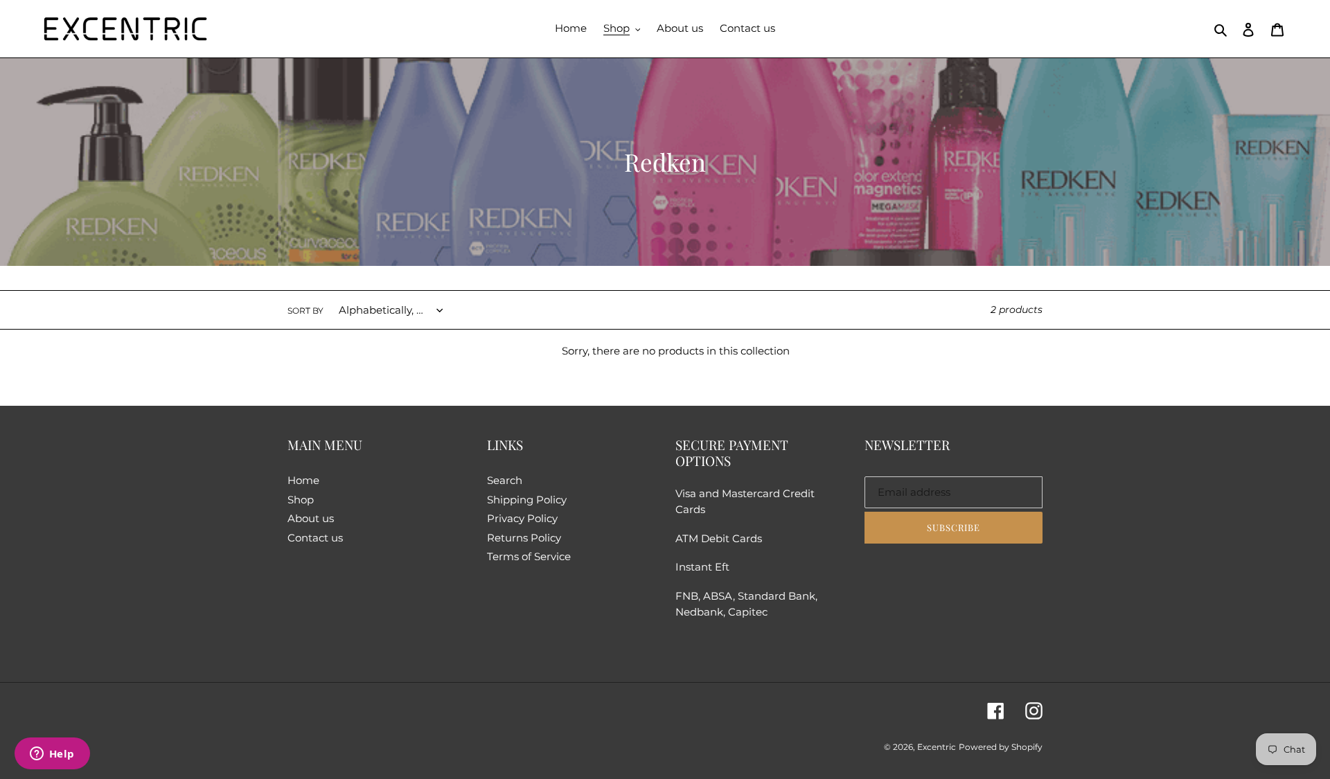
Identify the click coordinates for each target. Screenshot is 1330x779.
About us (310, 518)
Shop (300, 499)
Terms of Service (529, 556)
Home (303, 480)
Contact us (315, 537)
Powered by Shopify (1001, 747)
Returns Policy (524, 537)
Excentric (936, 747)
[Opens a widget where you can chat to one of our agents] (52, 754)
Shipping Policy (527, 499)
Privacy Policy (522, 518)
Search (504, 480)
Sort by (305, 310)
